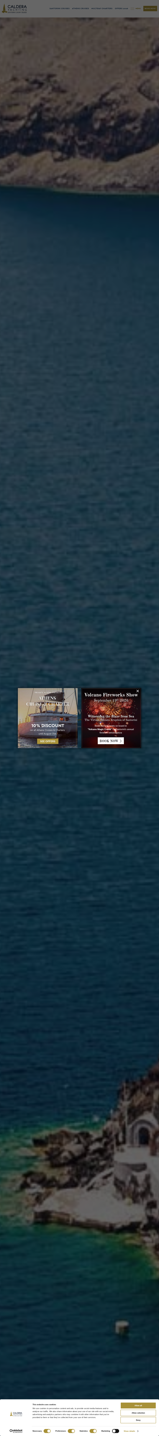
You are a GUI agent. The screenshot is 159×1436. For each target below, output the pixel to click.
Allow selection (138, 1413)
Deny (138, 1420)
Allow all (138, 1405)
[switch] (71, 1431)
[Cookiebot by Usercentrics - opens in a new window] (16, 1431)
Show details (129, 1431)
